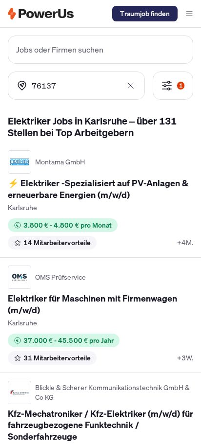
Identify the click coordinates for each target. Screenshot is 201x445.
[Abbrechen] (131, 85)
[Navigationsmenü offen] (189, 13)
